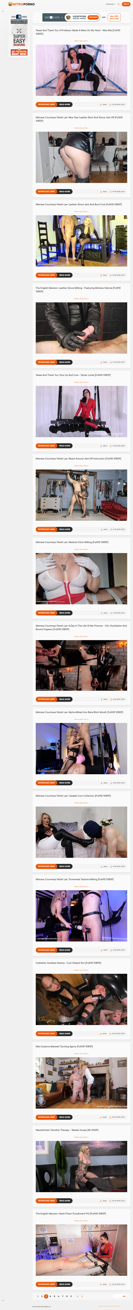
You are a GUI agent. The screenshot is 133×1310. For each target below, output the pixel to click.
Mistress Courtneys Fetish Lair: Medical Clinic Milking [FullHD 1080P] (72, 542)
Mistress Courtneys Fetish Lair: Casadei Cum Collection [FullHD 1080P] (73, 795)
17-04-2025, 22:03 (119, 362)
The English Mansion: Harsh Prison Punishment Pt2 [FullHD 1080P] (71, 1213)
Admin (105, 104)
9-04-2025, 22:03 (119, 529)
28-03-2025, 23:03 (118, 1117)
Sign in (126, 4)
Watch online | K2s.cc (81, 41)
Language (110, 4)
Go (124, 1296)
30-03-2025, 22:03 (118, 1033)
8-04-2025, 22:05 (119, 699)
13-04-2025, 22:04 (119, 446)
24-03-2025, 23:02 (118, 1201)
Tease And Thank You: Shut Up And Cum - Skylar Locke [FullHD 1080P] (73, 375)
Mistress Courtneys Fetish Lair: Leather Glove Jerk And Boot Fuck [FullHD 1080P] (79, 204)
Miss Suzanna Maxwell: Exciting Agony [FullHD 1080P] (64, 1046)
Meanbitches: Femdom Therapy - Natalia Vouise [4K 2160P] (67, 1130)
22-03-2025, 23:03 (118, 1284)
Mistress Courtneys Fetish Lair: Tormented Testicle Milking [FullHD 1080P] (75, 879)
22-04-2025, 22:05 (118, 104)
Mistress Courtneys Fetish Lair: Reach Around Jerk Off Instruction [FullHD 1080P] (78, 458)
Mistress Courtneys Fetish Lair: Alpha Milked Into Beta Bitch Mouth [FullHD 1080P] (79, 712)
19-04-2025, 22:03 (119, 191)
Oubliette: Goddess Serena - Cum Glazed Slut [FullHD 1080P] (68, 963)
